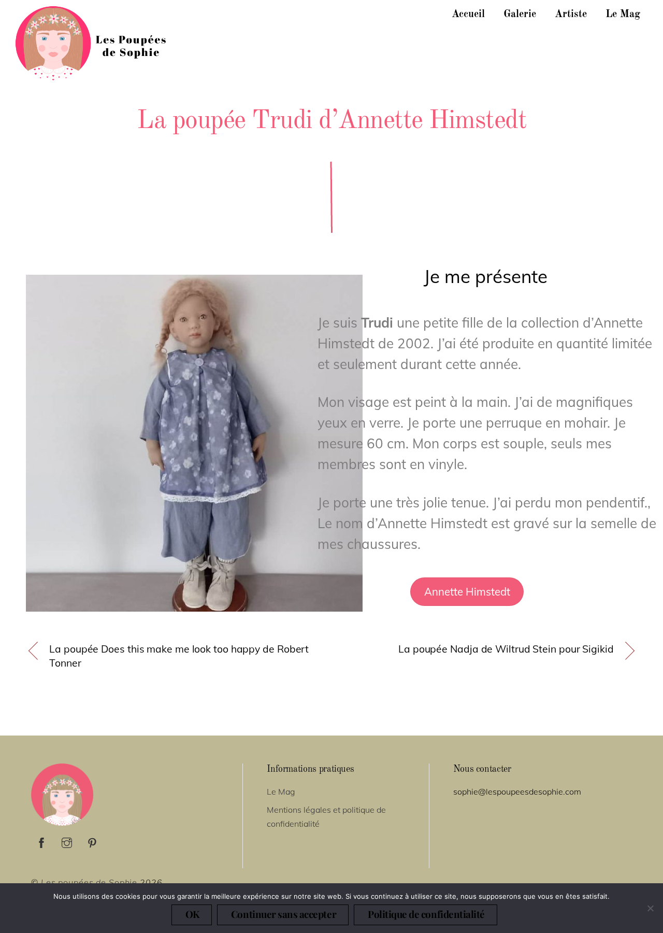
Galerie (519, 14)
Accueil (468, 14)
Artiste (571, 14)
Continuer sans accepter (283, 914)
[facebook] (41, 841)
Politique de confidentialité (426, 914)
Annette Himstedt (467, 591)
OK (192, 914)
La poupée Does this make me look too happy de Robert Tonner (179, 656)
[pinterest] (92, 841)
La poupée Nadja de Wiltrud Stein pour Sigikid (506, 649)
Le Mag (623, 14)
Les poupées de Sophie (89, 882)
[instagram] (66, 841)
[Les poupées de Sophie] (92, 75)
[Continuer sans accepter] (650, 908)
